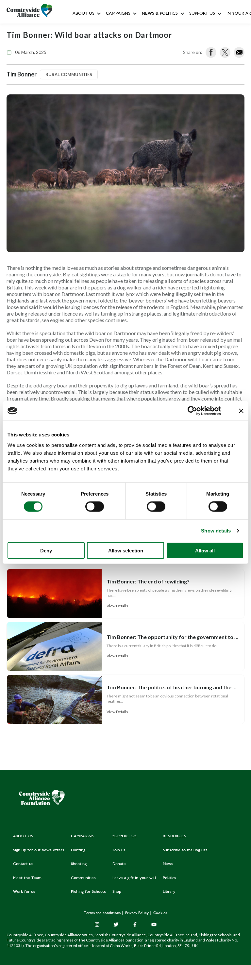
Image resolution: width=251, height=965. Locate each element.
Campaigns (118, 14)
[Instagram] (97, 924)
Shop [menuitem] (116, 892)
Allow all (205, 550)
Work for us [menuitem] (24, 892)
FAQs (79, 43)
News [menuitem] (168, 864)
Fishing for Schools (125, 130)
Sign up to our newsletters (100, 28)
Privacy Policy (137, 913)
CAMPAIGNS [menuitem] (82, 836)
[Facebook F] (135, 924)
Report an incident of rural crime (153, 116)
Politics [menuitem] (169, 878)
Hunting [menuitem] (78, 850)
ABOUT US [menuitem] (23, 836)
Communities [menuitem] (83, 878)
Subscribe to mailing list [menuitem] (185, 850)
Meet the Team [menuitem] (27, 878)
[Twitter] (116, 924)
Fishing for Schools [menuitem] (88, 892)
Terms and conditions (103, 913)
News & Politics (160, 14)
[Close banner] (241, 411)
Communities (119, 101)
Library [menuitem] (169, 892)
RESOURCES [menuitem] (174, 836)
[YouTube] (154, 924)
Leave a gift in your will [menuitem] (134, 878)
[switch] (94, 506)
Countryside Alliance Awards (134, 145)
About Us (83, 14)
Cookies (160, 913)
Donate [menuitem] (119, 864)
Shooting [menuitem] (79, 864)
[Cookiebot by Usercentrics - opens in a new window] (192, 411)
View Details (117, 605)
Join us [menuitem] (119, 850)
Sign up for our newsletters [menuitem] (38, 850)
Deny (46, 550)
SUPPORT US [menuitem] (124, 836)
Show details (216, 530)
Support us (202, 14)
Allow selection (125, 550)
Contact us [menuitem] (23, 864)
